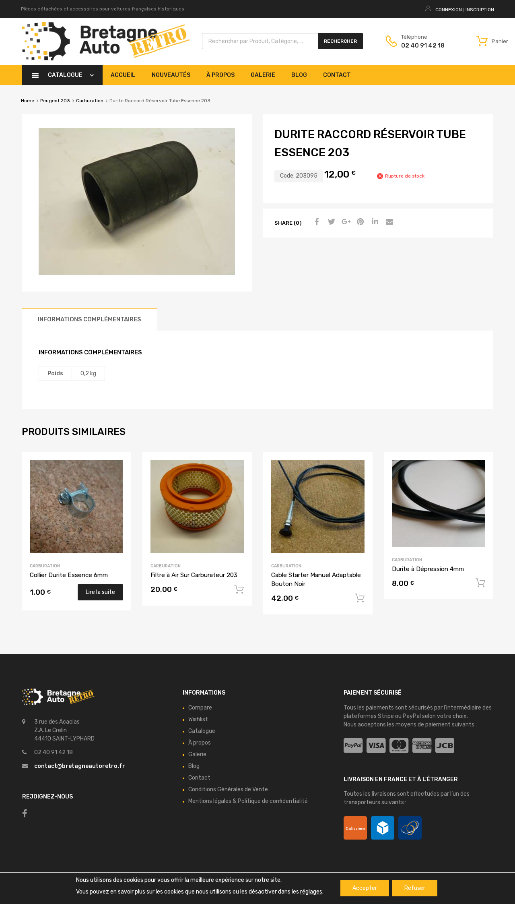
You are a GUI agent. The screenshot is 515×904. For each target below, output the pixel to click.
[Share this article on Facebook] (316, 222)
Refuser (414, 888)
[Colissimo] (355, 828)
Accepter (364, 888)
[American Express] (421, 746)
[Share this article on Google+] (345, 222)
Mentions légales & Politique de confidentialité (248, 801)
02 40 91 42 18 (421, 45)
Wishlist (198, 719)
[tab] (89, 319)
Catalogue (65, 75)
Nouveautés (171, 75)
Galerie (263, 75)
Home (27, 100)
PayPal (412, 716)
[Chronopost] (382, 828)
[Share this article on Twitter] (330, 222)
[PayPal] (353, 746)
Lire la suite (100, 592)
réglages (311, 891)
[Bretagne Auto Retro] (106, 58)
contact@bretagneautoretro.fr (79, 766)
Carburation (89, 100)
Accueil (123, 75)
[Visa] (376, 746)
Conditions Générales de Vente (228, 789)
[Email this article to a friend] (388, 222)
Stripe (386, 716)
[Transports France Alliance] (410, 828)
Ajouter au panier (239, 589)
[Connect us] (24, 813)
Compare (200, 707)
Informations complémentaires (89, 319)
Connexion (448, 9)
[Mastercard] (398, 746)
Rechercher (340, 41)
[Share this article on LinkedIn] (374, 222)
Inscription (480, 9)
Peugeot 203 (55, 100)
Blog (299, 75)
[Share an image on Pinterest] (359, 222)
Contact (337, 75)
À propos (220, 75)
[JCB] (444, 746)
